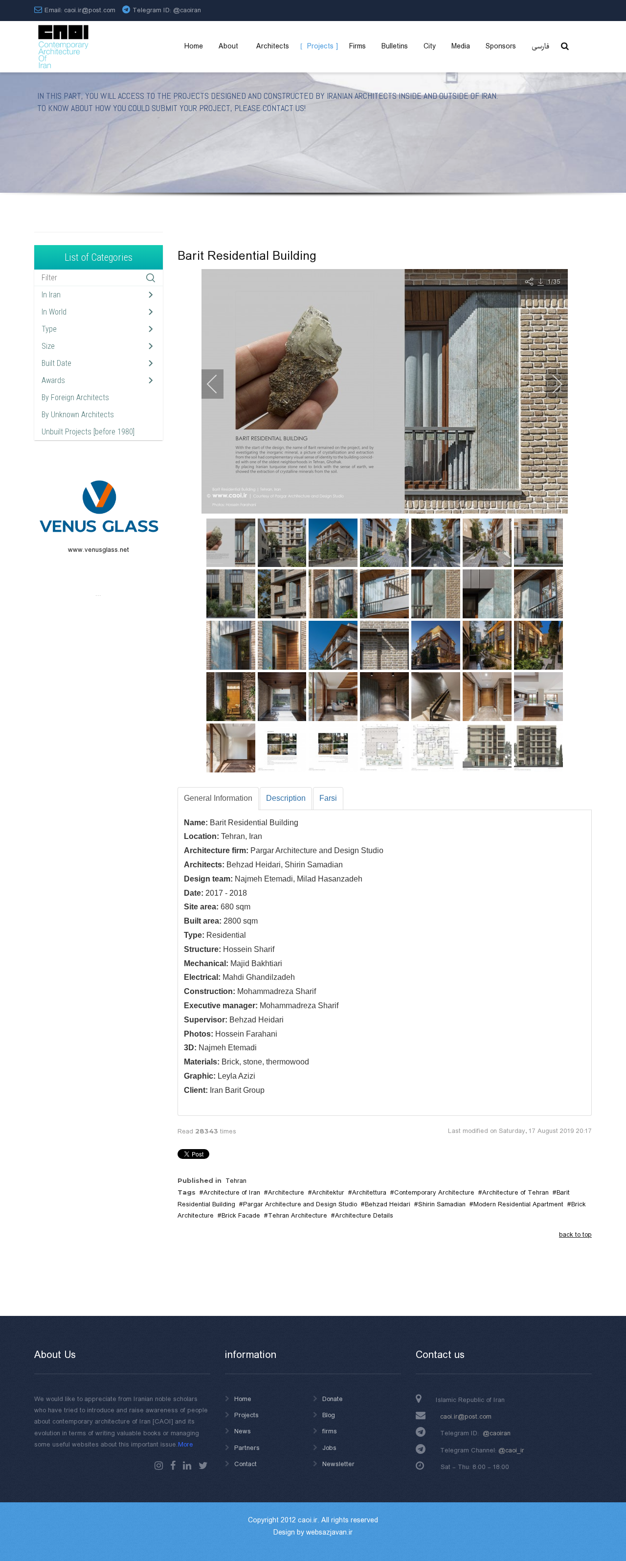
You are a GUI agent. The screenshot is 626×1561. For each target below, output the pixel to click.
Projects (246, 1415)
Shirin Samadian (442, 1204)
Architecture (286, 1192)
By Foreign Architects (75, 397)
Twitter (203, 1466)
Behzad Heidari (387, 1204)
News (242, 1431)
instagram (159, 1466)
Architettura (369, 1192)
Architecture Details (364, 1215)
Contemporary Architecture (434, 1192)
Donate (332, 1399)
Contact (245, 1464)
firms (329, 1431)
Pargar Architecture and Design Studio (300, 1204)
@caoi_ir (511, 1450)
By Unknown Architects (78, 414)
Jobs (329, 1448)
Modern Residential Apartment (518, 1204)
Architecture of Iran (231, 1192)
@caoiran (187, 10)
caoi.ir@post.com (466, 1416)
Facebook (173, 1466)
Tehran (235, 1181)
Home (242, 1399)
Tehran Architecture (297, 1215)
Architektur (328, 1192)
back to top (575, 1234)
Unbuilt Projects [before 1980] (88, 431)
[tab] (218, 798)
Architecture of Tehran (515, 1192)
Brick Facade (241, 1215)
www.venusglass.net (98, 549)
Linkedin (187, 1466)
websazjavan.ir (329, 1532)
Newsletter (338, 1464)
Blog (328, 1415)
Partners (247, 1448)
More (185, 1444)
